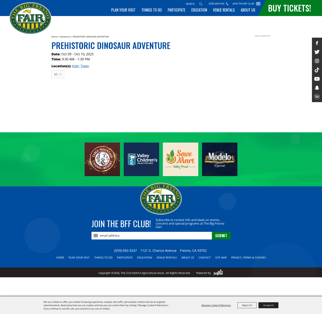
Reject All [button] (247, 305)
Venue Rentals (224, 10)
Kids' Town (80, 66)
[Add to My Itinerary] (60, 74)
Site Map (221, 257)
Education (199, 10)
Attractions (65, 36)
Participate (176, 10)
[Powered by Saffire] (218, 273)
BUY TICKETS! (289, 8)
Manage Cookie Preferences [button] (216, 305)
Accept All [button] (268, 305)
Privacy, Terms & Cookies (248, 257)
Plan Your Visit (123, 10)
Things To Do (151, 10)
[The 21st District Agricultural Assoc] (30, 18)
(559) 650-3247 (125, 250)
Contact (205, 257)
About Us (248, 10)
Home (60, 257)
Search (200, 3)
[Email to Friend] (55, 74)
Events (54, 36)
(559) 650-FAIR (216, 3)
